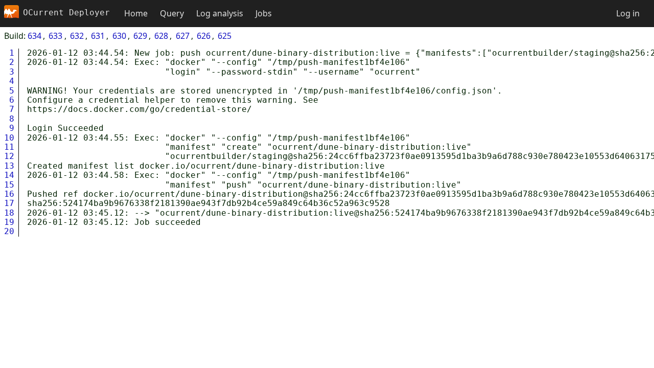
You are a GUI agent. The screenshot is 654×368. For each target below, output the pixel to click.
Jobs (263, 13)
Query (172, 13)
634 (34, 35)
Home (136, 13)
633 (55, 35)
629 (140, 35)
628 (161, 35)
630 (119, 35)
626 (204, 35)
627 (183, 35)
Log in (628, 13)
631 (98, 35)
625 (224, 35)
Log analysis (219, 13)
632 (77, 35)
